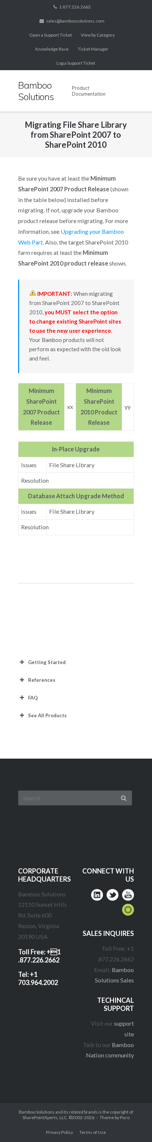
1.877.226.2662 (75, 7)
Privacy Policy (59, 1132)
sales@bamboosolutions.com (75, 21)
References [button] (41, 680)
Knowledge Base (52, 49)
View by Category (98, 35)
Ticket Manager (93, 49)
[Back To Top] (131, 1122)
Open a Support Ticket (50, 35)
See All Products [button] (47, 715)
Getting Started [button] (47, 662)
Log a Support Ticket (75, 63)
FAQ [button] (33, 698)
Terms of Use (92, 1132)
